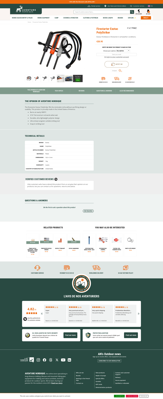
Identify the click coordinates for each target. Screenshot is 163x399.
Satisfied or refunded (122, 383)
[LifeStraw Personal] (89, 245)
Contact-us (79, 383)
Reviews (81, 91)
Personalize (143, 396)
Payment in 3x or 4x (103, 82)
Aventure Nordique (35, 373)
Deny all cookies (132, 396)
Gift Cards (99, 384)
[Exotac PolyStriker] (29, 78)
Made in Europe (101, 375)
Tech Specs (59, 91)
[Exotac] (132, 28)
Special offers (100, 378)
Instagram (38, 360)
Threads (50, 360)
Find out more (70, 335)
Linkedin (69, 360)
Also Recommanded (127, 91)
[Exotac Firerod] (46, 245)
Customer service (37, 273)
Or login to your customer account (116, 57)
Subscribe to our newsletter (109, 361)
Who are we (80, 373)
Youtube (63, 360)
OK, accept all (120, 396)
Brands (78, 375)
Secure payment (120, 380)
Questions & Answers (104, 91)
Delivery (117, 377)
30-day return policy (130, 82)
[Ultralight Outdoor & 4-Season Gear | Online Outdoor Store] (26, 9)
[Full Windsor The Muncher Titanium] (103, 245)
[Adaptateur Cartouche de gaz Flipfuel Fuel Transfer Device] (116, 245)
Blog (26, 360)
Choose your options (109, 51)
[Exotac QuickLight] (32, 245)
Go (132, 12)
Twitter (57, 360)
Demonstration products (104, 387)
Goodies (98, 381)
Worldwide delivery (116, 82)
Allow (77, 80)
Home (29, 22)
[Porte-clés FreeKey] (130, 245)
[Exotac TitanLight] (60, 245)
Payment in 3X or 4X (67, 273)
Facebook (44, 360)
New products (100, 373)
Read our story (56, 383)
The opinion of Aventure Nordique (36, 91)
